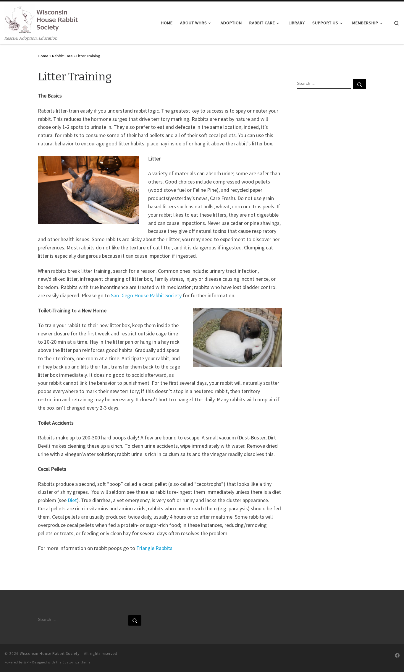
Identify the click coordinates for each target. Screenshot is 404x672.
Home (43, 56)
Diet (72, 500)
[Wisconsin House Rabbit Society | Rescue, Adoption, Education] (41, 18)
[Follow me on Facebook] (397, 655)
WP (26, 662)
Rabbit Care (62, 56)
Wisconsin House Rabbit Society (50, 653)
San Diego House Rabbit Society (146, 295)
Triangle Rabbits (154, 548)
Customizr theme (76, 662)
